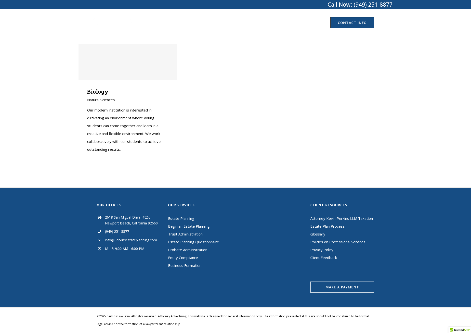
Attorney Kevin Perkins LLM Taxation (341, 218)
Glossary (317, 234)
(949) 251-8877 (117, 231)
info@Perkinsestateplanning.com (131, 240)
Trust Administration (185, 234)
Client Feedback (323, 257)
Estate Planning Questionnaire (193, 241)
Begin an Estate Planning (189, 226)
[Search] (383, 22)
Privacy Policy (321, 249)
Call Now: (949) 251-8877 (360, 4)
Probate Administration (187, 249)
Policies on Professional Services (338, 241)
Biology (127, 62)
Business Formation (184, 265)
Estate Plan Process (327, 226)
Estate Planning (181, 218)
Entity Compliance (183, 257)
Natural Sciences (101, 99)
